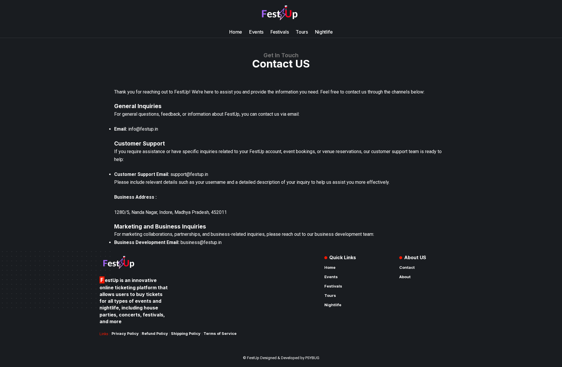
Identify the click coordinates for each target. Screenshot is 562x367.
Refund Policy (155, 333)
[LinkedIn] (123, 13)
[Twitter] (110, 13)
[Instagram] (117, 13)
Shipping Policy (186, 333)
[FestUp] (281, 13)
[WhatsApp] (130, 13)
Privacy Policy (125, 333)
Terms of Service (220, 333)
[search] (455, 13)
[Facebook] (104, 13)
